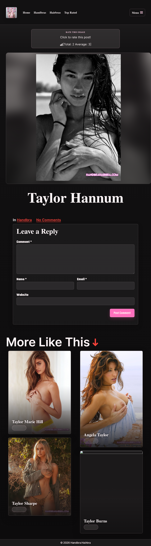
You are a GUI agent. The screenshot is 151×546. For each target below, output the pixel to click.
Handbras (40, 12)
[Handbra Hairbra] (11, 12)
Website (22, 294)
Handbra (24, 220)
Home (26, 12)
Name (22, 279)
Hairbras (55, 12)
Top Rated (70, 12)
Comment (24, 242)
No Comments (48, 220)
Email (82, 279)
